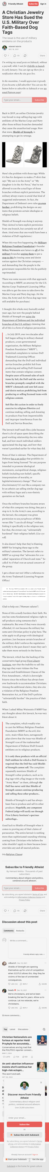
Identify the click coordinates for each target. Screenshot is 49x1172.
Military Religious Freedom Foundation (24, 244)
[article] (24, 1047)
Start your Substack (17, 1159)
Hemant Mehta (15, 47)
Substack (11, 1166)
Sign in (43, 4)
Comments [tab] (8, 930)
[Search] (44, 1029)
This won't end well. (11, 1073)
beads (11, 990)
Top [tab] (5, 1029)
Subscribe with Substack (26, 1134)
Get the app (37, 1159)
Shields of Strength (22, 132)
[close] (41, 1082)
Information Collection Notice (30, 897)
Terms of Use (37, 894)
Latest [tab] (12, 1029)
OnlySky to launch (36, 66)
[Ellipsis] (45, 963)
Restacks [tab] (20, 930)
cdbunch (12, 963)
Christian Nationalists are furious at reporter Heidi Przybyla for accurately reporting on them (17, 1040)
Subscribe (33, 4)
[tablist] (14, 930)
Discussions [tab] (23, 1029)
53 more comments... (11, 1015)
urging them (27, 254)
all (36, 250)
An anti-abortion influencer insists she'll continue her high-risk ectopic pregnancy (18, 1067)
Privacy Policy (33, 1146)
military (6, 254)
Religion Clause (14, 854)
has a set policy (18, 459)
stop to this (8, 257)
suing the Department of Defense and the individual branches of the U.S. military (23, 320)
